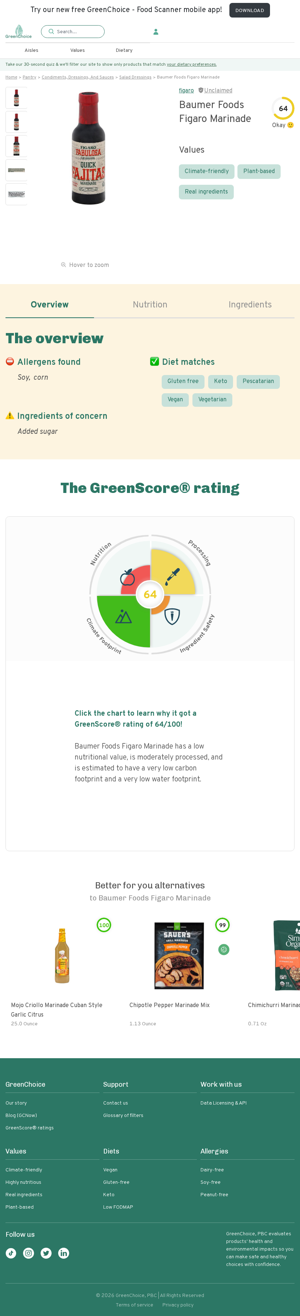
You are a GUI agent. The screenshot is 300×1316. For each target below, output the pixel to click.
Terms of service (134, 1305)
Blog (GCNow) (21, 1116)
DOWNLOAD (249, 11)
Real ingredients (206, 192)
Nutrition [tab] (150, 305)
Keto (220, 381)
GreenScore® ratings (29, 1128)
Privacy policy (178, 1305)
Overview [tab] (50, 305)
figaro (186, 91)
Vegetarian (212, 399)
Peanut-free (214, 1195)
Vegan (175, 399)
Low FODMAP (118, 1207)
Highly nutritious (23, 1182)
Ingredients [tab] (250, 305)
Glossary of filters (123, 1116)
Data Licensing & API (223, 1103)
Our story (16, 1103)
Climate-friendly (207, 171)
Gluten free (183, 381)
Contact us (115, 1103)
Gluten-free (116, 1182)
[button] (73, 32)
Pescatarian (258, 381)
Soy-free (210, 1182)
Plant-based (259, 171)
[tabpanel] (150, 381)
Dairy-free (212, 1170)
